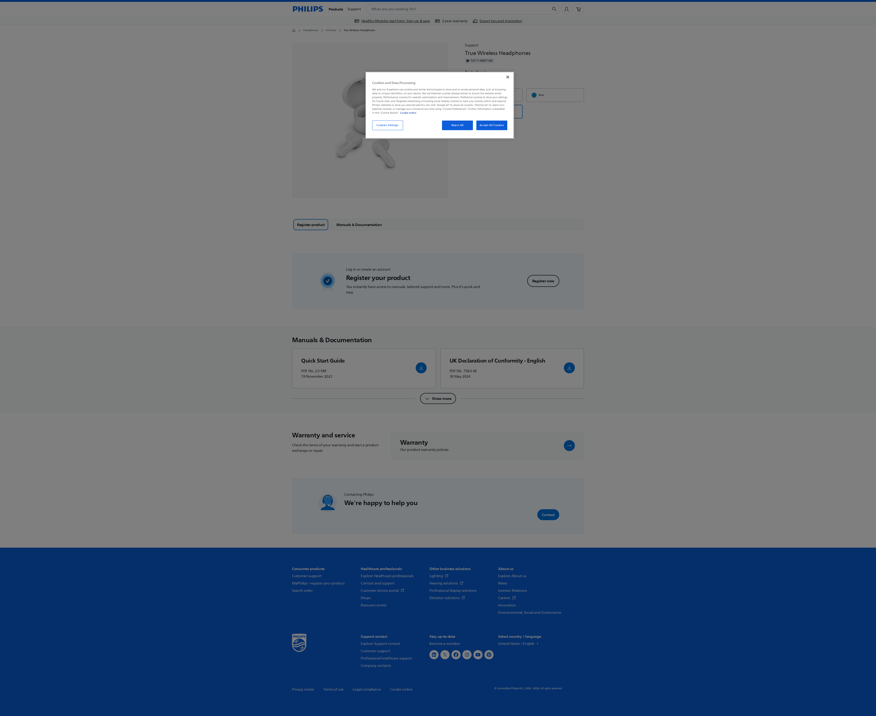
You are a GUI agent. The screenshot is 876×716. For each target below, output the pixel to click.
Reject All (457, 125)
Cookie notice (408, 112)
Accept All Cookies (492, 125)
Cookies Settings (387, 125)
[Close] (508, 77)
